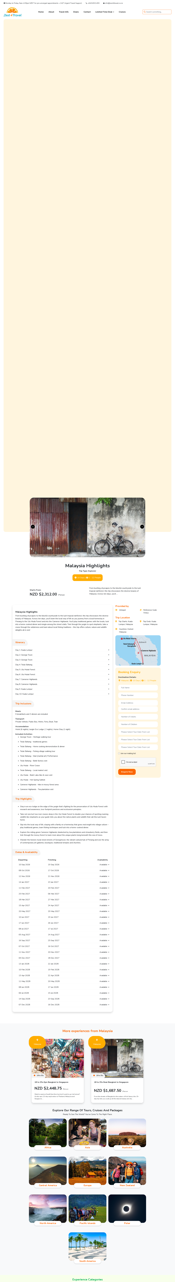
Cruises (122, 11)
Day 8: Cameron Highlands (26, 684)
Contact (87, 11)
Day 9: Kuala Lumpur (23, 689)
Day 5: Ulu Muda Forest (25, 669)
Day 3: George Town (23, 660)
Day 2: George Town (23, 655)
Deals (76, 11)
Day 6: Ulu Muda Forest (25, 674)
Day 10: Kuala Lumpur (24, 694)
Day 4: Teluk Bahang (23, 664)
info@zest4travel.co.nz (114, 3)
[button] (33, 527)
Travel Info (64, 11)
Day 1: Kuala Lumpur (23, 650)
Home (41, 11)
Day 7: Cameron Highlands (26, 679)
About (51, 11)
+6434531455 (93, 3)
